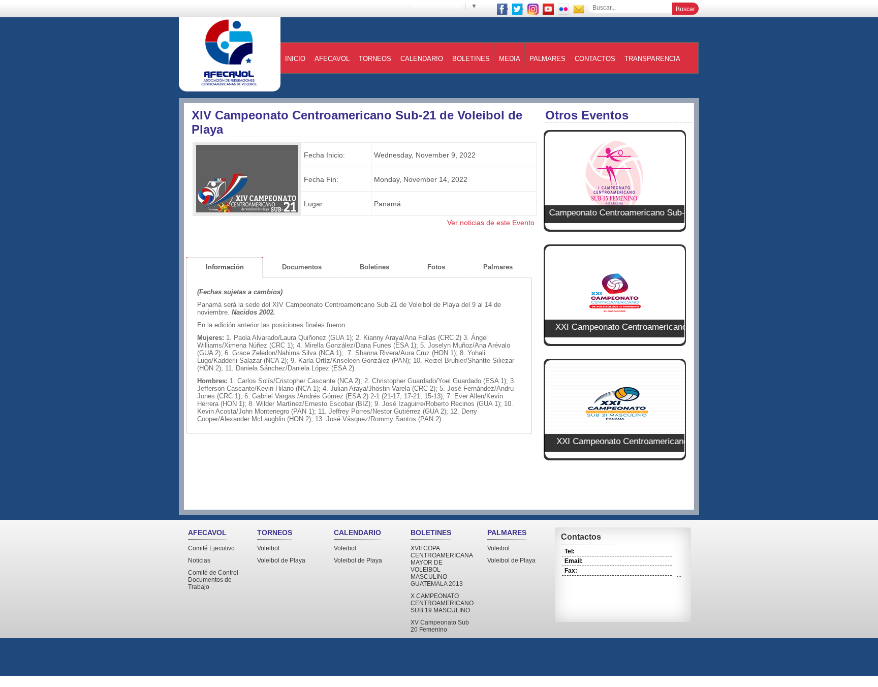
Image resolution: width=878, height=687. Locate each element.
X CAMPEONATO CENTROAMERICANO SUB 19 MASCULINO (442, 603)
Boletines (471, 59)
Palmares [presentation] (498, 267)
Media (509, 59)
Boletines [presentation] (374, 267)
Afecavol (332, 59)
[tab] (224, 267)
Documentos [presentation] (302, 267)
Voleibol (268, 548)
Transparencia (652, 59)
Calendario (421, 59)
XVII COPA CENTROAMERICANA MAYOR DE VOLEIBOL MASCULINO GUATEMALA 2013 (442, 566)
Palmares (547, 59)
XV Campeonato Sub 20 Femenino (440, 626)
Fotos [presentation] (436, 267)
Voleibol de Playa (281, 560)
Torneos (375, 59)
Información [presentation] (225, 267)
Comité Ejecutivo (211, 548)
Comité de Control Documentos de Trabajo (213, 579)
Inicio (295, 59)
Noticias (199, 560)
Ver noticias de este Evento (491, 222)
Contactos (595, 59)
